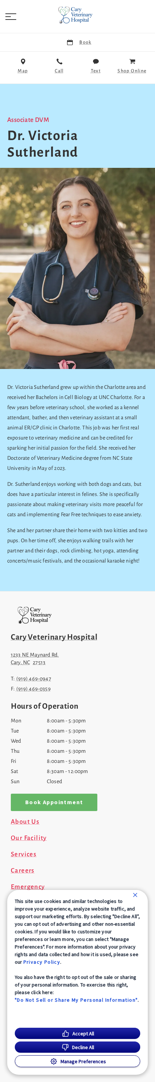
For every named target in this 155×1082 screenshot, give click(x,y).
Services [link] (23, 854)
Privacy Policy (42, 962)
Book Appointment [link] (54, 802)
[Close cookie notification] (135, 895)
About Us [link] (25, 822)
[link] (77, 14)
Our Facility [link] (29, 838)
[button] (10, 16)
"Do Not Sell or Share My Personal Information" (76, 1000)
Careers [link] (23, 870)
